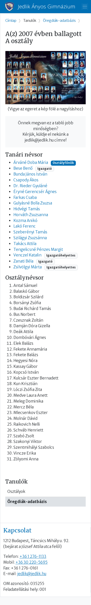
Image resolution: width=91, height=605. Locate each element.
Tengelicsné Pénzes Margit (38, 249)
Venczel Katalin (27, 255)
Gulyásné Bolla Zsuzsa (32, 203)
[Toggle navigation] (85, 7)
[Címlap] (11, 6)
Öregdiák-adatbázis (27, 501)
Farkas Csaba (25, 197)
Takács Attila (24, 243)
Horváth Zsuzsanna (30, 214)
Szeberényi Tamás (30, 232)
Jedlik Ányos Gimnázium (46, 6)
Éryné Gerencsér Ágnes (35, 191)
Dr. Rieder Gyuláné (30, 185)
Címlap (10, 21)
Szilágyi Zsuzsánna (30, 237)
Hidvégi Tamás (26, 208)
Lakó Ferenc (24, 226)
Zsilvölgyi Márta (27, 267)
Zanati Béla (23, 261)
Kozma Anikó (25, 220)
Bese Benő (23, 168)
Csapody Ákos (25, 180)
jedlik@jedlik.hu (31, 573)
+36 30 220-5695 (31, 562)
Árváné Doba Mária (30, 162)
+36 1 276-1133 (32, 556)
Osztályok (16, 491)
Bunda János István (30, 174)
